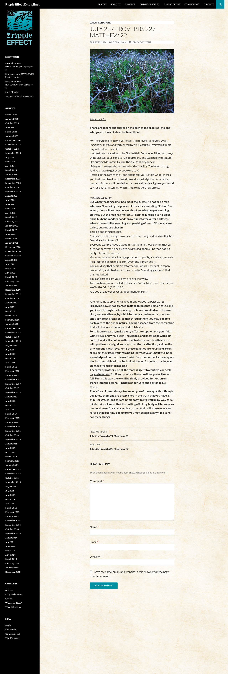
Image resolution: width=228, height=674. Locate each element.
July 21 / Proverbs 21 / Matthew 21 (109, 434)
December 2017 (12, 379)
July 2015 (9, 490)
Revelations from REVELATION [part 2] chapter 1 (19, 84)
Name (94, 527)
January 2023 (11, 225)
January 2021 (11, 242)
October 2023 (12, 187)
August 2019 (11, 302)
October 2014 (12, 529)
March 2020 (11, 277)
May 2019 (10, 311)
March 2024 (11, 170)
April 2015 (10, 503)
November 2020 (13, 251)
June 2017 (10, 401)
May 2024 (10, 161)
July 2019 (9, 307)
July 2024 (9, 157)
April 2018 (10, 362)
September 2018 (13, 341)
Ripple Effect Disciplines (22, 4)
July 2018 (9, 349)
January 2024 (11, 174)
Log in (8, 625)
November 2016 (13, 431)
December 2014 (12, 520)
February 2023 (12, 221)
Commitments (192, 4)
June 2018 (10, 354)
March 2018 (11, 366)
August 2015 (11, 486)
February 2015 (12, 512)
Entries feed (10, 629)
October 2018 (12, 336)
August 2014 (11, 537)
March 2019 (11, 315)
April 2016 (10, 452)
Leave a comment (141, 42)
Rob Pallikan (118, 42)
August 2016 (11, 443)
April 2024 (10, 166)
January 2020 (11, 285)
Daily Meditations (100, 22)
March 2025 (11, 131)
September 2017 (13, 392)
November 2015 (13, 473)
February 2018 (12, 371)
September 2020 (13, 255)
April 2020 (10, 272)
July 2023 (9, 200)
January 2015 (11, 516)
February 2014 (12, 563)
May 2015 (10, 499)
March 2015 (11, 507)
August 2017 (11, 396)
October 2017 (12, 388)
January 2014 (11, 567)
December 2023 (12, 178)
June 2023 (10, 204)
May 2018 (10, 358)
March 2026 (11, 114)
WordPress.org (12, 638)
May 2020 (10, 268)
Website (95, 556)
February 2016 (12, 460)
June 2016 (10, 448)
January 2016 (11, 465)
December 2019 (12, 289)
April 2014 (10, 554)
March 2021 (11, 238)
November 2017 (13, 383)
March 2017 (11, 413)
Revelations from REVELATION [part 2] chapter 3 (19, 66)
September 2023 (13, 191)
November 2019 (13, 294)
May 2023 (10, 208)
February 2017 (12, 418)
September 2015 (13, 482)
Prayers (102, 4)
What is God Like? (13, 603)
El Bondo (209, 4)
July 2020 (9, 264)
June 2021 (10, 234)
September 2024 (13, 153)
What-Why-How (13, 607)
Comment (97, 481)
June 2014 (10, 546)
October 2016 (12, 435)
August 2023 (11, 195)
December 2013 (12, 572)
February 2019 (12, 319)
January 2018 (11, 375)
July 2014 (9, 542)
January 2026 (11, 119)
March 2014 (11, 559)
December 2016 (12, 426)
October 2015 (12, 478)
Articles (8, 590)
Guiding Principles (149, 4)
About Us (115, 4)
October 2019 (12, 298)
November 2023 (13, 183)
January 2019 (11, 324)
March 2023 (11, 217)
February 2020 (12, 281)
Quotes (8, 598)
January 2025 (11, 136)
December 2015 (12, 469)
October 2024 (12, 148)
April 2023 (10, 213)
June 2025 (10, 127)
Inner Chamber (12, 92)
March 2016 (11, 456)
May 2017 (10, 405)
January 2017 (11, 422)
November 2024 (13, 144)
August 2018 (11, 345)
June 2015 (10, 495)
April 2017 (10, 409)
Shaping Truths (172, 4)
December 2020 (12, 247)
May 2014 (10, 550)
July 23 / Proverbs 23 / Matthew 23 (109, 446)
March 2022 (11, 230)
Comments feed (12, 634)
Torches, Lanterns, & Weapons (19, 96)
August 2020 (11, 260)
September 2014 (13, 533)
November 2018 (13, 332)
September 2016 (13, 439)
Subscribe (130, 4)
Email (94, 541)
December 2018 (12, 328)
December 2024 (12, 140)
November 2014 (13, 525)
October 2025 (12, 123)
